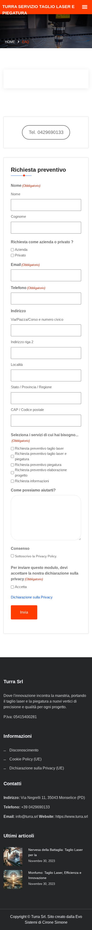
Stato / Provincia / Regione (31, 387)
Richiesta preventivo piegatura (38, 465)
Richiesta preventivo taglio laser (39, 448)
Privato (20, 255)
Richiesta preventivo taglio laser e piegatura (41, 456)
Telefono (28, 288)
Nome (15, 194)
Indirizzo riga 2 (22, 342)
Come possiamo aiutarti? (33, 490)
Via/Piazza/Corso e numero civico (37, 319)
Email (25, 265)
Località (17, 365)
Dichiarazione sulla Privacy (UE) (36, 768)
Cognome (18, 216)
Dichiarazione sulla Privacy (32, 597)
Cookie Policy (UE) (25, 759)
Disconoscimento (23, 750)
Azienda (21, 249)
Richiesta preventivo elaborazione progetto (41, 472)
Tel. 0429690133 (46, 132)
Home (10, 42)
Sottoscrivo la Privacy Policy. (36, 556)
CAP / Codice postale (27, 410)
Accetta (21, 587)
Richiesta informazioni (32, 481)
